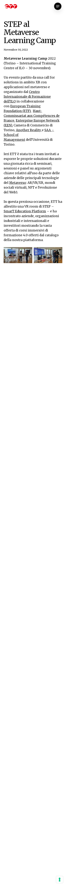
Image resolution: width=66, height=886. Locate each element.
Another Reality (29, 130)
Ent (18, 121)
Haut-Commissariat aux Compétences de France (32, 116)
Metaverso (17, 183)
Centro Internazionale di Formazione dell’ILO (27, 96)
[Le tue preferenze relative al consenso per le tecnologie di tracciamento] (59, 879)
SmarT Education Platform (25, 211)
